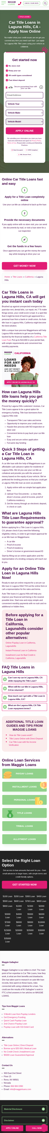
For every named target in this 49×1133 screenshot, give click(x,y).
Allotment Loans (24, 839)
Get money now (25, 265)
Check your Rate (32, 3)
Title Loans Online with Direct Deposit (26, 739)
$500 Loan (7, 901)
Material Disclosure (13, 1109)
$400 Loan (41, 896)
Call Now (37, 1128)
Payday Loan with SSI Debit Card (19, 1027)
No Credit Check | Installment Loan (19, 1052)
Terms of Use (11, 143)
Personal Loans (24, 800)
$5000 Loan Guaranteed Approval (19, 1055)
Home (7, 277)
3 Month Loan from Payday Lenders (19, 1014)
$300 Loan (30, 896)
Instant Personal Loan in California (21, 650)
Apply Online (12, 1128)
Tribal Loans (24, 826)
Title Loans (17, 277)
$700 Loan (30, 901)
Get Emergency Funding (15, 1017)
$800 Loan (41, 901)
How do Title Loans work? (20, 735)
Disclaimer (9, 1120)
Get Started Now (24, 884)
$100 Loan (7, 896)
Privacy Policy (36, 141)
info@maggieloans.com (20, 1089)
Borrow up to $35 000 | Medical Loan (20, 1048)
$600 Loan (19, 901)
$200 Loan (19, 896)
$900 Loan (7, 906)
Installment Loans (24, 786)
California (29, 277)
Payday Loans (24, 773)
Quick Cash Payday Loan (15, 1021)
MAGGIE (12, 3)
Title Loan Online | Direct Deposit (18, 1045)
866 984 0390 (17, 1086)
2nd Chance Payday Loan (15, 1024)
